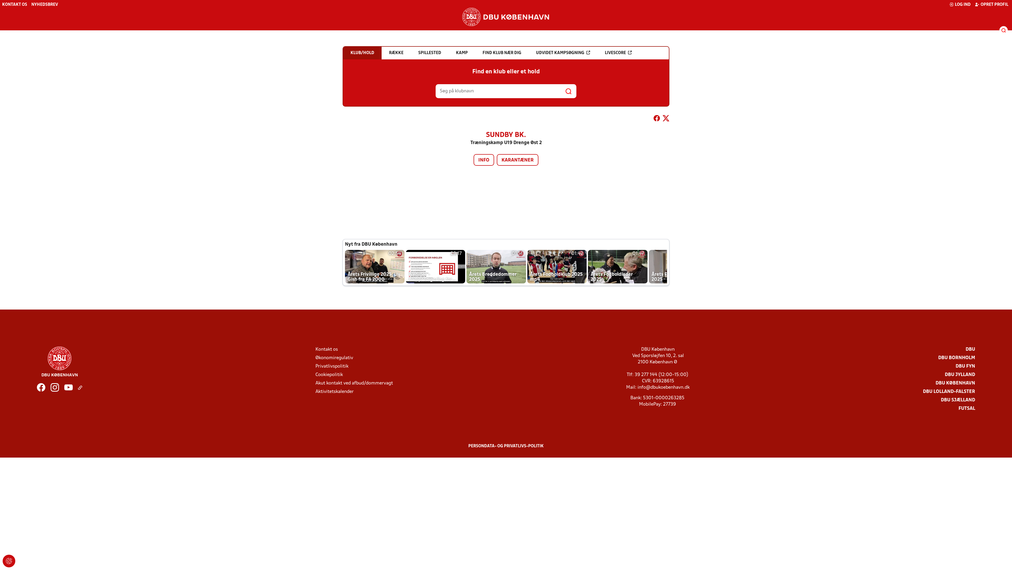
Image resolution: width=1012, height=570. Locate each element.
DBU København (955, 383)
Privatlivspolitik (331, 366)
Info (483, 160)
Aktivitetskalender (334, 392)
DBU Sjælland (958, 400)
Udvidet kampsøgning (560, 53)
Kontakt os (14, 5)
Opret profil (994, 5)
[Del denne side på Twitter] (666, 119)
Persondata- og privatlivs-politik (506, 446)
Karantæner (518, 160)
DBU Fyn (965, 366)
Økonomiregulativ (334, 358)
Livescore (615, 53)
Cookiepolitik (329, 375)
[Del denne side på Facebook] (657, 119)
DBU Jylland (960, 375)
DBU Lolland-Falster (949, 392)
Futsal (967, 408)
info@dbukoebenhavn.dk (664, 387)
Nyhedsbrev (44, 5)
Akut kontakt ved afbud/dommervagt (354, 383)
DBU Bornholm (956, 358)
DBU (970, 349)
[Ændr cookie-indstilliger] (9, 561)
